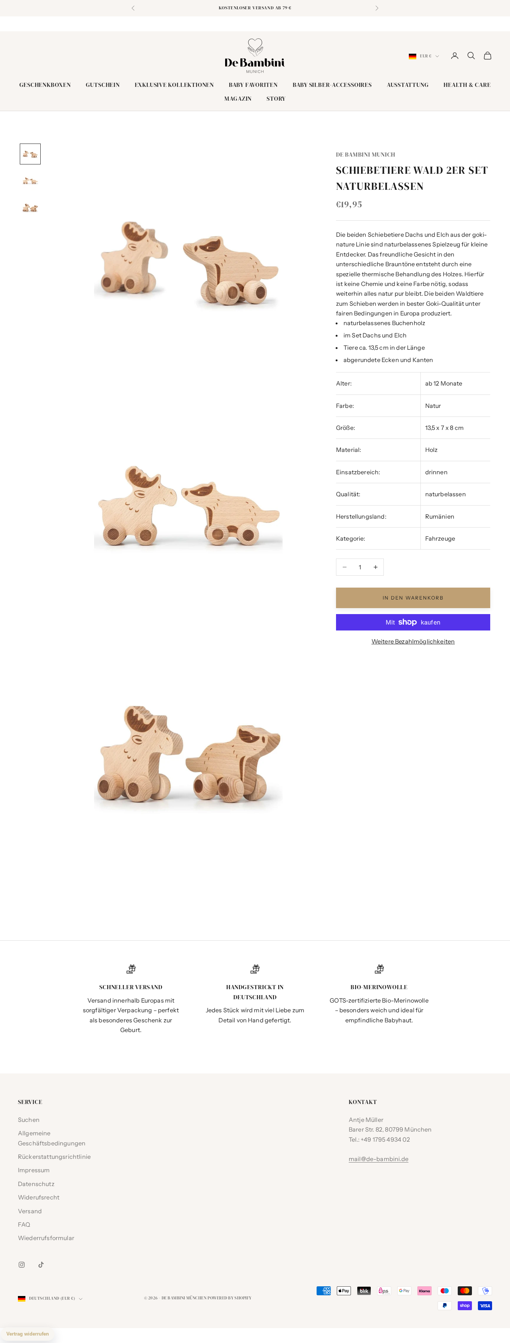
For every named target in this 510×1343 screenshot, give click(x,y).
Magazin (238, 99)
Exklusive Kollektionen (174, 85)
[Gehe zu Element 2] (30, 180)
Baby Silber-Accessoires (332, 85)
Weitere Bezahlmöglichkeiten (413, 641)
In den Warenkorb (413, 598)
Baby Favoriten (253, 85)
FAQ (24, 1224)
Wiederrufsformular (46, 1238)
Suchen (29, 1119)
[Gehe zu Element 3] (30, 207)
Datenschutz (36, 1184)
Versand (30, 1211)
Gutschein (103, 85)
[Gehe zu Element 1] (30, 154)
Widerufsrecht (38, 1197)
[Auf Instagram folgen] (21, 1264)
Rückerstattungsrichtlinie (54, 1156)
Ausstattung (408, 85)
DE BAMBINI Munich (365, 154)
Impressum (34, 1170)
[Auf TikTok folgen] (41, 1264)
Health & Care (467, 85)
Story (276, 99)
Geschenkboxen (45, 85)
